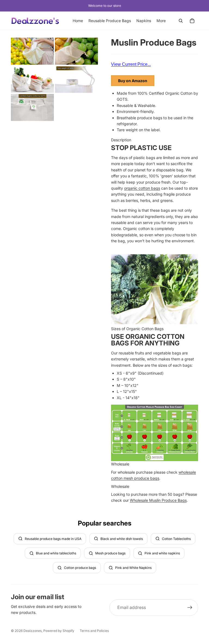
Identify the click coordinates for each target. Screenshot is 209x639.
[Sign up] (190, 607)
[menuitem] (161, 20)
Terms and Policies (94, 631)
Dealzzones (32, 631)
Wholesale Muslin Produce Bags (158, 500)
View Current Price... (131, 64)
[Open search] (181, 21)
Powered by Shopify (58, 631)
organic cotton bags (142, 188)
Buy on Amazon (132, 80)
